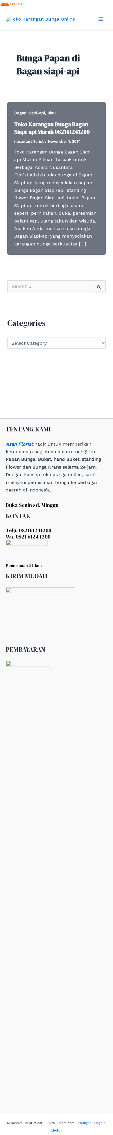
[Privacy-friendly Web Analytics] (11, 3)
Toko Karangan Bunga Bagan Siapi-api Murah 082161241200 (52, 128)
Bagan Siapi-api (29, 113)
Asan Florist (19, 444)
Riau (52, 113)
